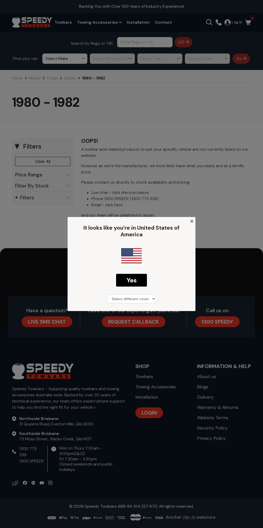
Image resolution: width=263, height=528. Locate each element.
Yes (132, 280)
